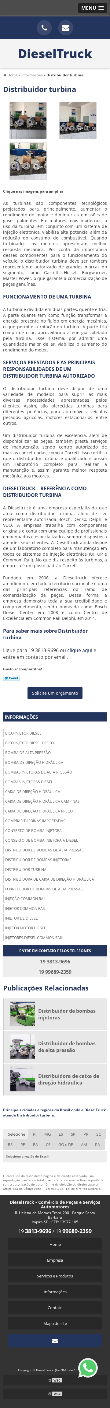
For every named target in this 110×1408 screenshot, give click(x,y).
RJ (34, 1134)
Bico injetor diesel (23, 733)
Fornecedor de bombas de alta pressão (44, 889)
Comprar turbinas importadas (35, 820)
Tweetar (11, 678)
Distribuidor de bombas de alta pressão (44, 850)
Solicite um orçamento (55, 693)
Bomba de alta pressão (28, 752)
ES (61, 1134)
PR (85, 1134)
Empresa (55, 1260)
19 (34, 1231)
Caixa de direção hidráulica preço (39, 811)
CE (48, 1144)
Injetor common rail (25, 908)
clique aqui (79, 650)
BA (35, 1144)
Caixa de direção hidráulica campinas (42, 801)
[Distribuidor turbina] (28, 120)
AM (84, 1144)
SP (73, 1134)
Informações (21, 717)
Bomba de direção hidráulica (34, 762)
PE (22, 1144)
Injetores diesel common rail (34, 937)
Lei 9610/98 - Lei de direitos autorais (73, 1188)
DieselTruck (55, 53)
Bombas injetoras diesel (29, 781)
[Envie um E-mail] (65, 27)
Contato (55, 1307)
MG (47, 1134)
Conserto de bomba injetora (33, 830)
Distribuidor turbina (25, 869)
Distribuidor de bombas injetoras (38, 859)
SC (98, 1134)
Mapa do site (55, 1323)
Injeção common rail (25, 898)
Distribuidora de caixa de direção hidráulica (49, 879)
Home (55, 1244)
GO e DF (65, 1144)
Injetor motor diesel (25, 928)
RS (10, 1144)
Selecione (16, 1134)
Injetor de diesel (21, 918)
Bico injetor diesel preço (29, 743)
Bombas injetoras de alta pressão (38, 772)
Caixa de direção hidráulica (32, 791)
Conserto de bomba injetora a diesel (41, 840)
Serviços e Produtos (55, 1276)
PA (97, 1144)
